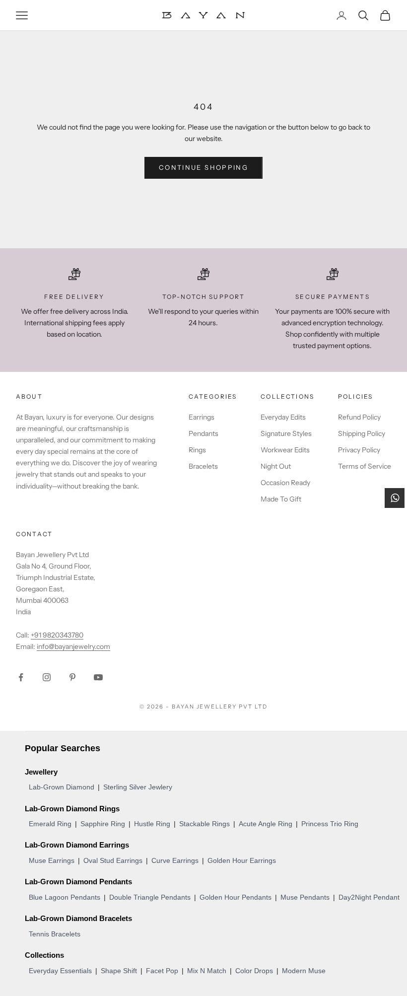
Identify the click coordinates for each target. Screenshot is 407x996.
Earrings (201, 417)
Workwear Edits (285, 449)
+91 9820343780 (57, 635)
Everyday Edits (283, 417)
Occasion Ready (285, 482)
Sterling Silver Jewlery (137, 787)
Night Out (276, 466)
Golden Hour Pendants (235, 897)
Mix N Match (206, 971)
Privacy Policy (359, 449)
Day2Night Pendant (369, 897)
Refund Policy (359, 417)
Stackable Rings (204, 824)
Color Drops (254, 971)
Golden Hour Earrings (241, 860)
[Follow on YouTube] (98, 677)
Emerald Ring (50, 824)
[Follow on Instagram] (47, 677)
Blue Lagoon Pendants (64, 897)
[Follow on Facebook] (21, 677)
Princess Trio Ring (329, 824)
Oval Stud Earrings (112, 860)
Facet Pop (162, 971)
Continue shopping (203, 167)
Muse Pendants (305, 897)
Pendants (203, 433)
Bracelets (203, 466)
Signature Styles (286, 433)
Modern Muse (304, 971)
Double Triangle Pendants (150, 897)
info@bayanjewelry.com (73, 646)
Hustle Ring (152, 824)
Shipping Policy (361, 433)
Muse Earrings (51, 860)
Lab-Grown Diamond (61, 787)
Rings (197, 449)
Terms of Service (364, 466)
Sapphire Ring (102, 824)
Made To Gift (281, 499)
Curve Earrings (175, 860)
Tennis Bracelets (54, 934)
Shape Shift (119, 971)
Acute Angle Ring (265, 824)
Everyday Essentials (60, 971)
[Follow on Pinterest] (72, 677)
